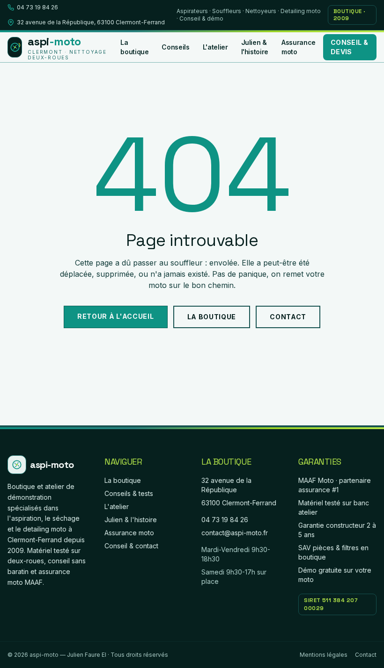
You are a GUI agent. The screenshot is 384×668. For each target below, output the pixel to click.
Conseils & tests (128, 493)
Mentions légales (323, 654)
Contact (288, 317)
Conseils (175, 47)
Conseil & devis (349, 47)
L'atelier (215, 47)
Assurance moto (298, 47)
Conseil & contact (131, 546)
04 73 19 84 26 (37, 7)
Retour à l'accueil (115, 316)
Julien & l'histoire (255, 47)
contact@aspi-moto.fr (234, 533)
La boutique (134, 47)
